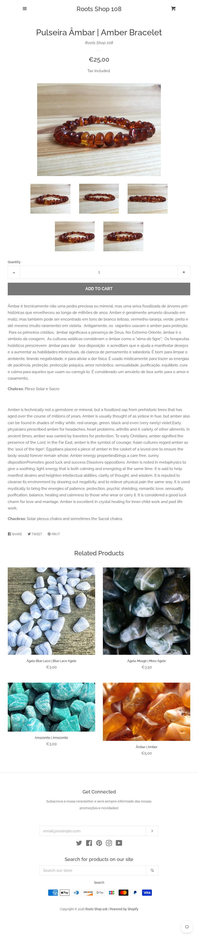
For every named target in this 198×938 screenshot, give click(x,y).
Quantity (14, 262)
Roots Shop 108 (99, 9)
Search (99, 882)
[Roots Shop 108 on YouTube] (119, 844)
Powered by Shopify (124, 909)
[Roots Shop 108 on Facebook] (89, 844)
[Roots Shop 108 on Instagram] (109, 844)
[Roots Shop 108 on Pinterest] (99, 844)
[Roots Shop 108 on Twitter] (79, 844)
